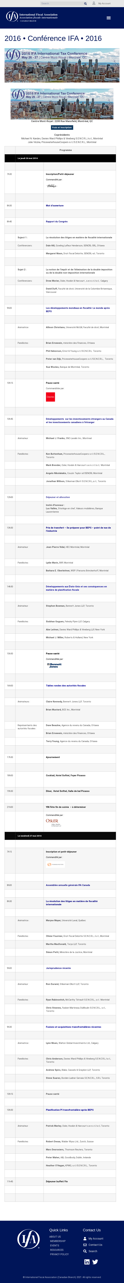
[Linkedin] (87, 1262)
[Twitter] (95, 1262)
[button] (108, 18)
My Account (104, 3)
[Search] (85, 4)
